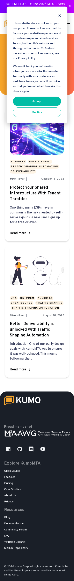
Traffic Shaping (49, 303)
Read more (18, 233)
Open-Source (22, 303)
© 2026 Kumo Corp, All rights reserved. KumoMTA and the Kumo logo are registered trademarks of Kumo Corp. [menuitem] (36, 570)
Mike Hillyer (17, 179)
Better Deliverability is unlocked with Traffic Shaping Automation (32, 329)
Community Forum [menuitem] (15, 529)
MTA (14, 298)
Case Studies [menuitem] (12, 489)
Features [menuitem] (9, 477)
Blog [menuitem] (7, 517)
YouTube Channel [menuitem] (14, 542)
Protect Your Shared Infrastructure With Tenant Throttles (35, 193)
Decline (37, 112)
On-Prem (27, 298)
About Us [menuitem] (10, 495)
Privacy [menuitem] (9, 501)
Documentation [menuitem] (14, 523)
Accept (37, 101)
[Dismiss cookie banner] (59, 15)
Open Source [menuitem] (12, 471)
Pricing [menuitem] (8, 483)
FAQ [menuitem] (6, 536)
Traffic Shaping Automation (34, 166)
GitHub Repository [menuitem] (16, 548)
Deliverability (23, 171)
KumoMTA (18, 161)
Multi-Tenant (40, 161)
